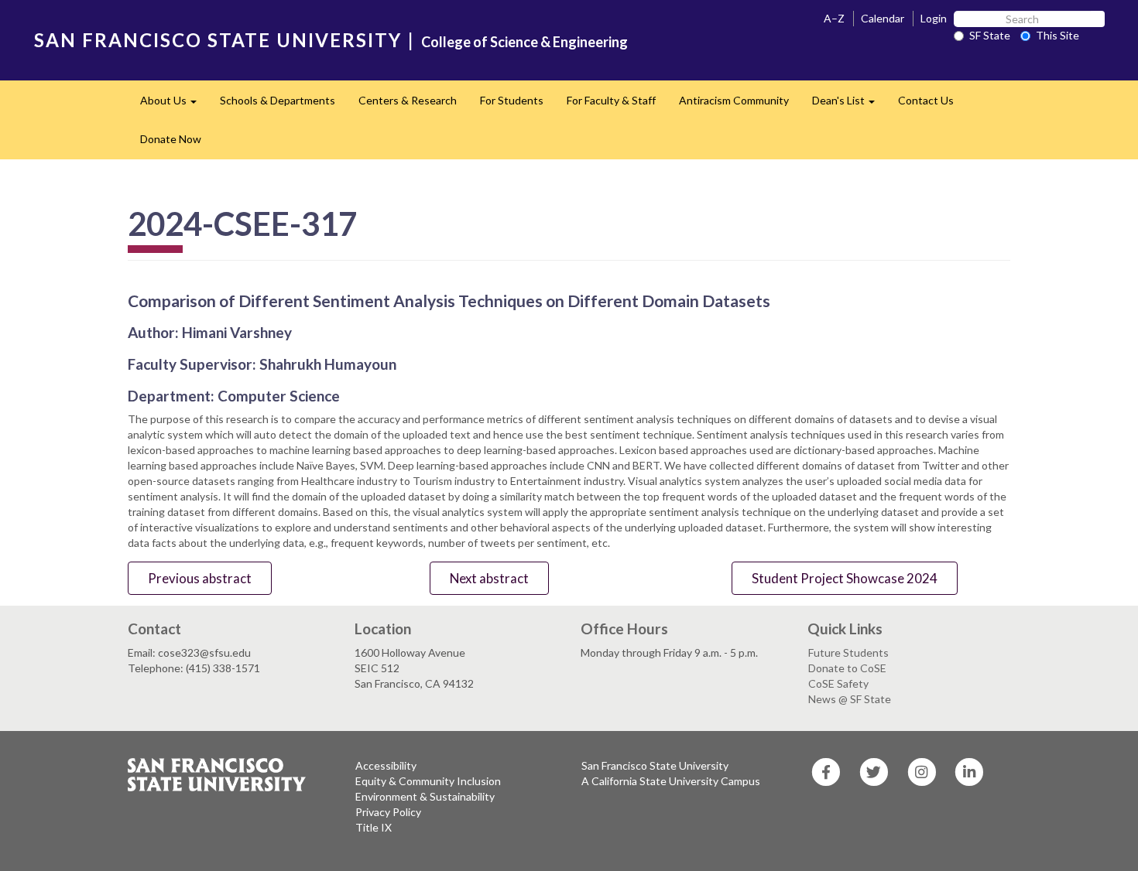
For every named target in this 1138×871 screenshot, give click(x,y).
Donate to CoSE (847, 668)
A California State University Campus (670, 780)
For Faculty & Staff (611, 100)
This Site (1057, 35)
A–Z (834, 18)
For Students (511, 100)
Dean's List (849, 105)
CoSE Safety (838, 683)
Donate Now (170, 138)
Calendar (882, 18)
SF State (989, 35)
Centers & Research (407, 100)
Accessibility (385, 765)
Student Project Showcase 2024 (844, 578)
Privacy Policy (388, 811)
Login (933, 18)
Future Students (848, 652)
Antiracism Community (734, 100)
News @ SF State (849, 698)
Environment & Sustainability (425, 796)
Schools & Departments (277, 100)
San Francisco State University (654, 765)
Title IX (373, 827)
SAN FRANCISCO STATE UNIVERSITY (218, 40)
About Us (174, 105)
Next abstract (489, 578)
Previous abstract (200, 578)
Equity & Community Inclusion (428, 780)
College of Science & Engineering (524, 41)
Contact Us (926, 100)
